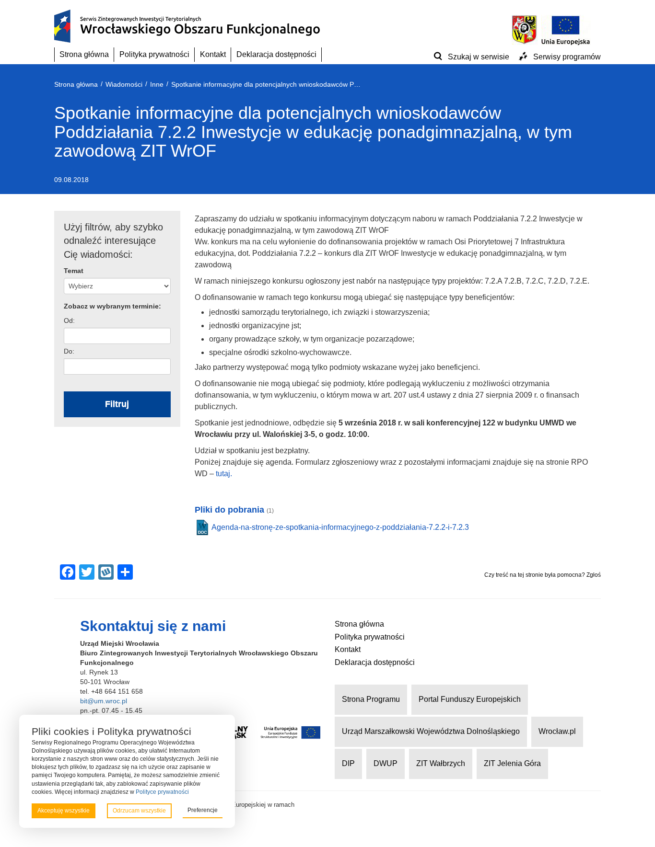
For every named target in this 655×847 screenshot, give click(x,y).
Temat (73, 271)
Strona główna (84, 54)
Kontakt (213, 54)
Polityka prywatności (154, 54)
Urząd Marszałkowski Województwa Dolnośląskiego (431, 731)
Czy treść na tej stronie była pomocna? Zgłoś (542, 575)
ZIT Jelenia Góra (512, 763)
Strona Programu (371, 699)
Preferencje (202, 810)
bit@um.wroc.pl (103, 701)
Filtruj (117, 404)
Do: (69, 351)
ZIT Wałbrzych (440, 763)
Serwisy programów (567, 57)
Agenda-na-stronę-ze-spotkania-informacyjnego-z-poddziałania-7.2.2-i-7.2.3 (340, 527)
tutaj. (224, 473)
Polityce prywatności (162, 792)
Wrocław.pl (557, 731)
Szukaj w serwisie (478, 57)
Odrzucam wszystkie (139, 810)
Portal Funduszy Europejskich (470, 699)
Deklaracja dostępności (276, 54)
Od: (69, 320)
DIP (348, 763)
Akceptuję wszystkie (63, 810)
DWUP (386, 763)
